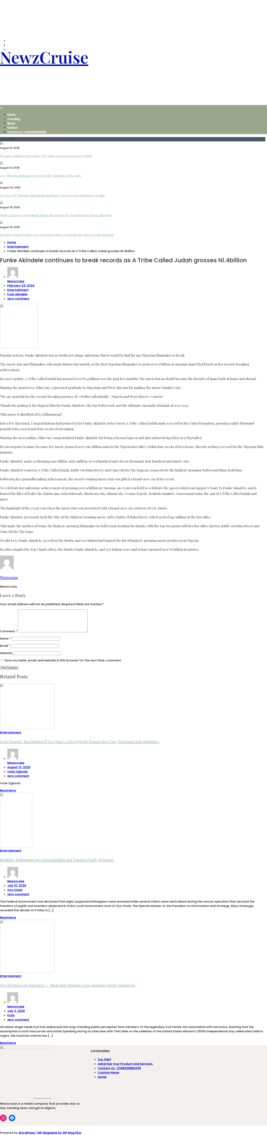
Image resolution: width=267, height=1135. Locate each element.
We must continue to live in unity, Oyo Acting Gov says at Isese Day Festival (46, 156)
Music (11, 123)
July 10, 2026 (16, 885)
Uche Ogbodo (17, 772)
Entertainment (18, 290)
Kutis (11, 1015)
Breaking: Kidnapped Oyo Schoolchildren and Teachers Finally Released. (57, 860)
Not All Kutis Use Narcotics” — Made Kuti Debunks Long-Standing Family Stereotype (67, 985)
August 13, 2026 (18, 767)
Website (6, 653)
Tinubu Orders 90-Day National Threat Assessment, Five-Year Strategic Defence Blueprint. (56, 215)
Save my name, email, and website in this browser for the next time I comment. (63, 660)
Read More (8, 790)
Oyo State (14, 890)
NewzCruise (44, 57)
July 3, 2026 (16, 1011)
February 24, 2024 (21, 286)
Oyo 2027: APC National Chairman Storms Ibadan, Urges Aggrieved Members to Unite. (53, 195)
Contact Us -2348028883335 (26, 132)
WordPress (27, 1133)
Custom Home (108, 1072)
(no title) (104, 1059)
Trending (13, 119)
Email (5, 646)
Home (11, 114)
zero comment (18, 299)
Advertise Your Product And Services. (125, 1064)
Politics (12, 127)
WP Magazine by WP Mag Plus (59, 1133)
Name (5, 638)
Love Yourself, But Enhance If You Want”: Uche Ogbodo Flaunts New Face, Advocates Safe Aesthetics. (79, 741)
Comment (8, 631)
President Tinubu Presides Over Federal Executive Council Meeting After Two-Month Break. (57, 235)
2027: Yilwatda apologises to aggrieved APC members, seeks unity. (40, 175)
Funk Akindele (17, 294)
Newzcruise (15, 281)
